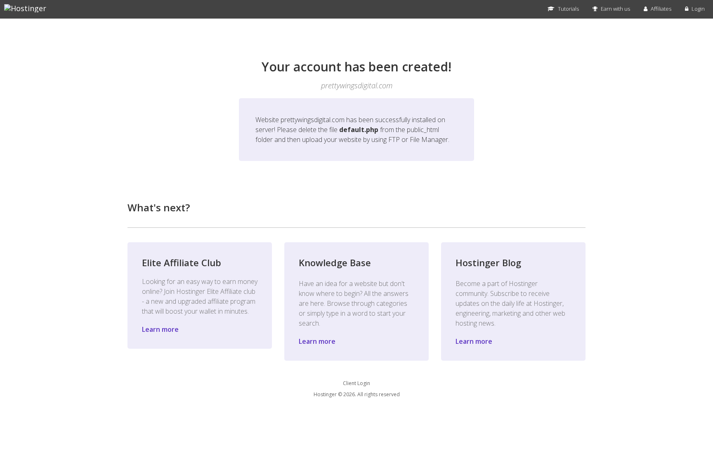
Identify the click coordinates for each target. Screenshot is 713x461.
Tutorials (568, 8)
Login (697, 8)
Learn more (160, 329)
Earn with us (615, 8)
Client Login (356, 383)
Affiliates (660, 8)
